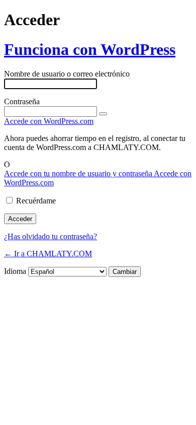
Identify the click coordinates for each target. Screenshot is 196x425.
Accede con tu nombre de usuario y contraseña (79, 173)
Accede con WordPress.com (48, 121)
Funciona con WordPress (89, 49)
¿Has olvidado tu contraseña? (50, 236)
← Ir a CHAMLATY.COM (48, 253)
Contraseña (22, 101)
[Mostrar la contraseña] (103, 113)
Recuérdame (36, 200)
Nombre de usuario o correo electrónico (67, 73)
